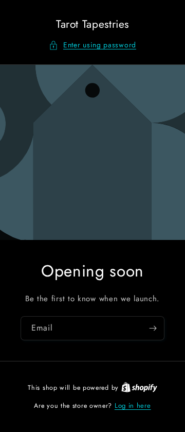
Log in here (133, 405)
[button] (92, 45)
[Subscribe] (152, 328)
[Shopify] (139, 387)
